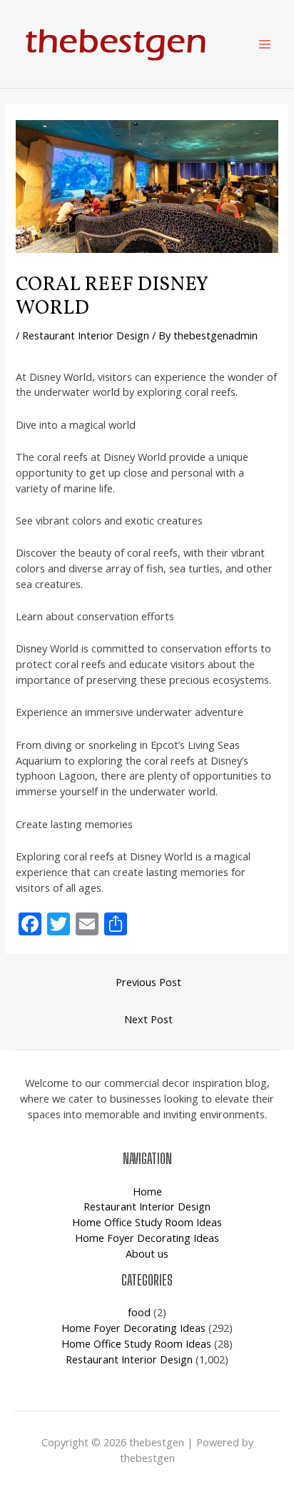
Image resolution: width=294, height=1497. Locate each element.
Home (147, 1191)
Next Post (148, 1019)
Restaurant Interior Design (85, 335)
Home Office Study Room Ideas (147, 1222)
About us (147, 1253)
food (139, 1312)
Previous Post (148, 982)
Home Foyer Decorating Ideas (147, 1237)
